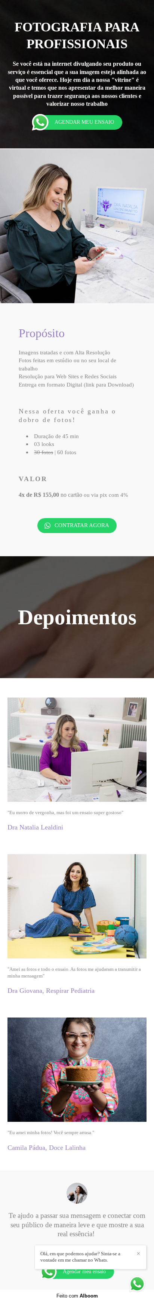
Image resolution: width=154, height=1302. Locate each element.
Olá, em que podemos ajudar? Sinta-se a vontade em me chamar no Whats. (80, 1257)
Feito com (77, 1296)
